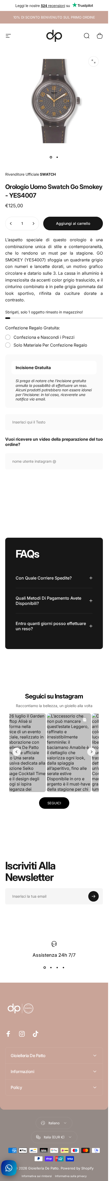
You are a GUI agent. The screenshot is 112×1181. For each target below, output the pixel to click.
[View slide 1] (45, 968)
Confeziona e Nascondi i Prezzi (44, 337)
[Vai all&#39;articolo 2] (57, 157)
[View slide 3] (57, 968)
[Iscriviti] (93, 896)
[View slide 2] (51, 968)
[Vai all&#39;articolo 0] (51, 157)
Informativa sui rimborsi (37, 1176)
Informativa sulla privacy (71, 1176)
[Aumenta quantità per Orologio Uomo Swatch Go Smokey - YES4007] (33, 223)
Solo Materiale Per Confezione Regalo (50, 345)
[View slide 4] (63, 968)
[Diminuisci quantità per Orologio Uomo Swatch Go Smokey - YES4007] (10, 223)
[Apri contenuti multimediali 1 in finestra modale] (93, 61)
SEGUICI (54, 803)
